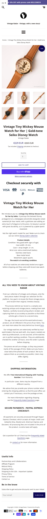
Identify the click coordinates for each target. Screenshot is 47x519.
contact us (16, 442)
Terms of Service (8, 476)
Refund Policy (7, 466)
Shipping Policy (7, 469)
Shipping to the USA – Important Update (17, 471)
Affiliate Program (8, 464)
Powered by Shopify (33, 507)
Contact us (6, 479)
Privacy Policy (7, 474)
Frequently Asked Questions (24, 400)
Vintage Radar (22, 507)
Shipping (20, 146)
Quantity (23, 153)
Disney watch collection (29, 236)
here (42, 325)
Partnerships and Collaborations (14, 461)
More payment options (23, 176)
